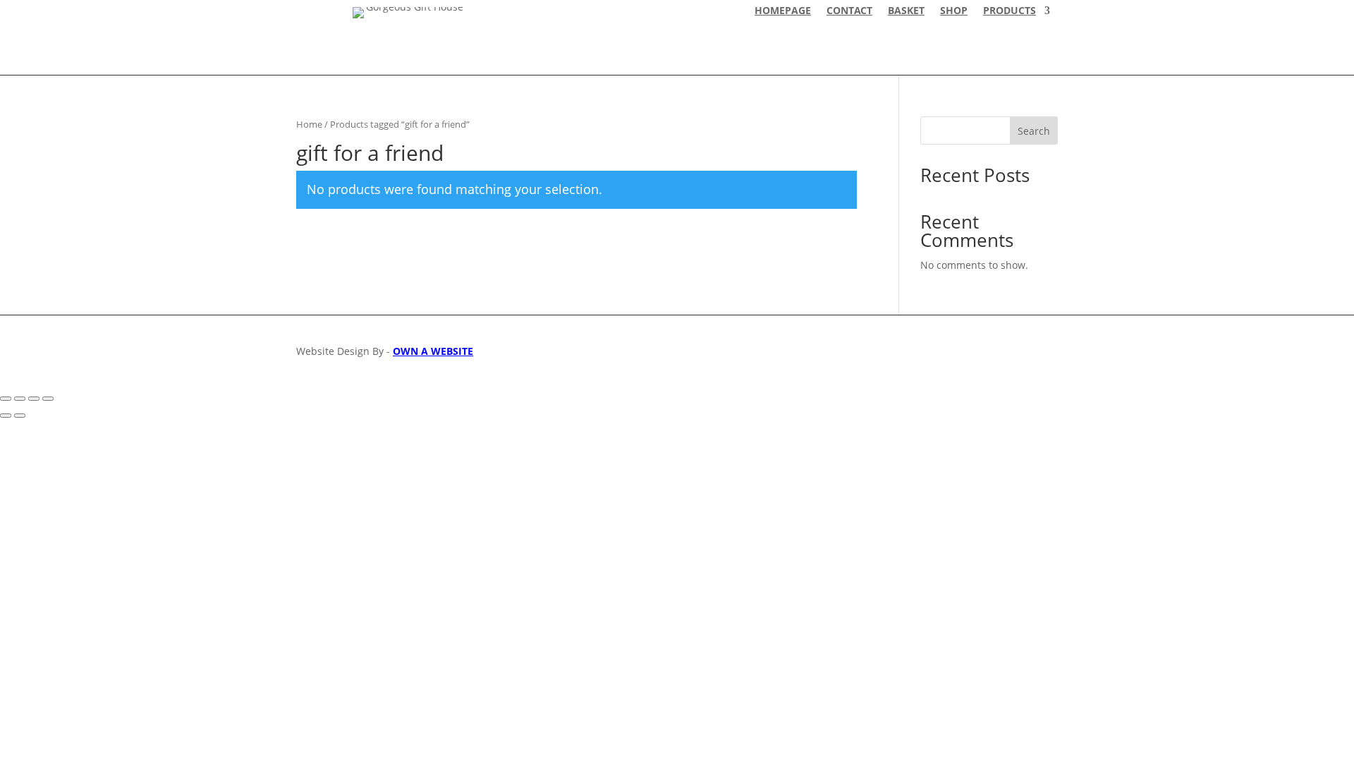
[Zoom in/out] (5, 399)
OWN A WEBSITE (433, 351)
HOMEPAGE (783, 11)
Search (1034, 131)
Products (1009, 11)
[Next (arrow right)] (19, 415)
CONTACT (849, 11)
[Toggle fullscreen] (19, 399)
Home (309, 124)
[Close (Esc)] (48, 399)
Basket (906, 11)
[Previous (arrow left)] (5, 415)
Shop (954, 11)
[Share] (33, 399)
